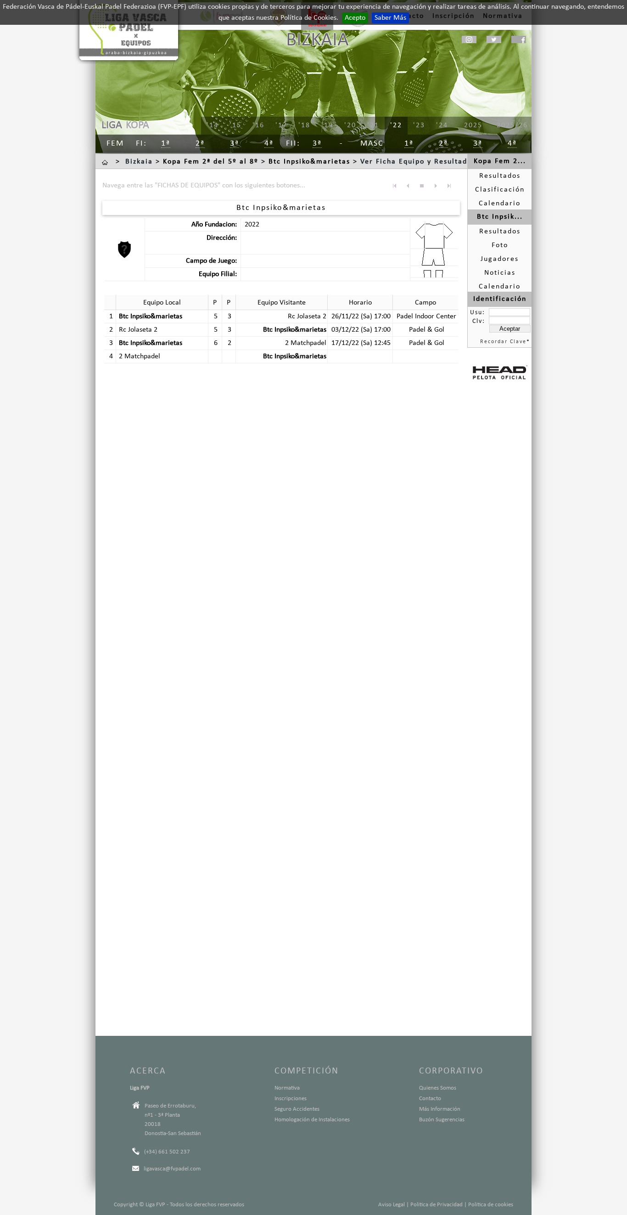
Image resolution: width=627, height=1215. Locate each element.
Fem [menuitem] (115, 143)
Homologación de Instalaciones (312, 1120)
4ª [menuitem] (269, 143)
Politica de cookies (490, 1205)
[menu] (350, 126)
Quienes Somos (437, 1088)
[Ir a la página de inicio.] (106, 161)
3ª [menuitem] (234, 143)
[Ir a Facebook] (518, 39)
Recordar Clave (503, 342)
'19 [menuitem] (327, 125)
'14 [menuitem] (212, 125)
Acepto (355, 18)
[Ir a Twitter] (494, 39)
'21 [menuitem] (373, 125)
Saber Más (390, 18)
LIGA (111, 125)
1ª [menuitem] (165, 143)
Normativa (287, 1088)
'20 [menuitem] (350, 125)
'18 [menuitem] (304, 125)
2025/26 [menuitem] (512, 125)
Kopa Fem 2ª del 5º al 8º (210, 161)
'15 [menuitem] (235, 125)
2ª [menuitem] (200, 143)
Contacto (430, 1099)
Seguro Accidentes (296, 1109)
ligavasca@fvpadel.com (172, 1169)
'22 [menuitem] (396, 125)
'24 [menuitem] (442, 125)
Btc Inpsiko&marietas (309, 161)
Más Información (439, 1109)
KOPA (137, 125)
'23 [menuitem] (419, 125)
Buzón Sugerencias (442, 1120)
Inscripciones (290, 1099)
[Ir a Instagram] (469, 39)
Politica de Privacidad (436, 1205)
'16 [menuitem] (258, 125)
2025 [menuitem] (473, 125)
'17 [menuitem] (281, 125)
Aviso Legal (391, 1205)
